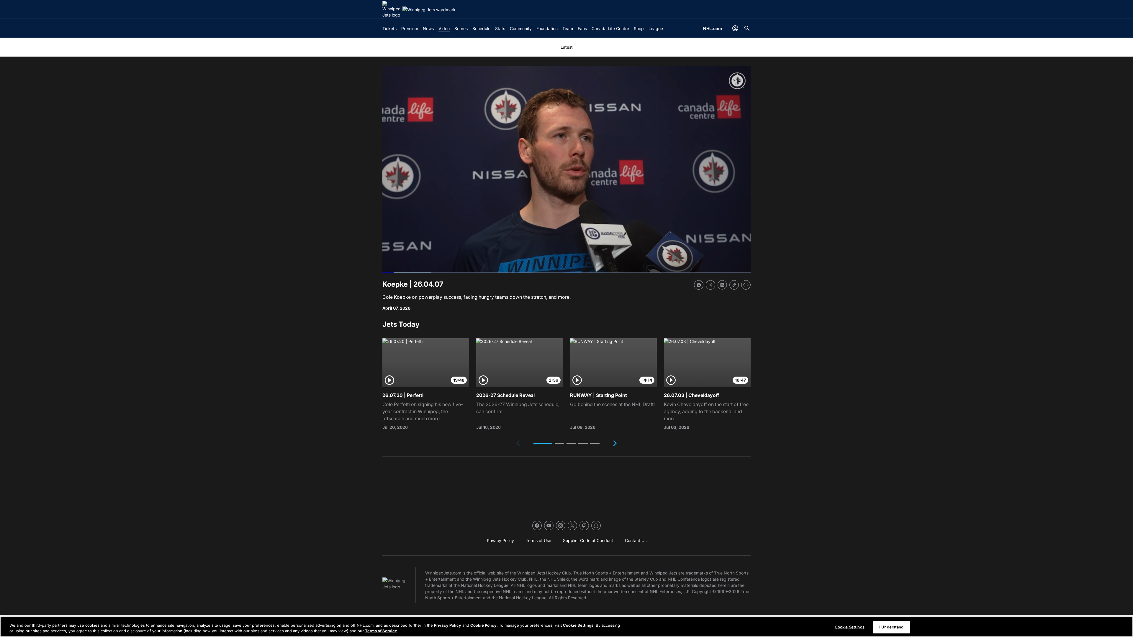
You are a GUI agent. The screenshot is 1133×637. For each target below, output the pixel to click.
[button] (542, 443)
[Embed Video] (746, 285)
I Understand (891, 627)
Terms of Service (381, 630)
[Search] (747, 28)
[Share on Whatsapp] (698, 285)
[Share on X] (710, 285)
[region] (566, 627)
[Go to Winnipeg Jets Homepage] (391, 9)
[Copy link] (734, 285)
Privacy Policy (447, 625)
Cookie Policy (483, 625)
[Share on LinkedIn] (722, 285)
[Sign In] (735, 28)
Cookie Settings (578, 625)
